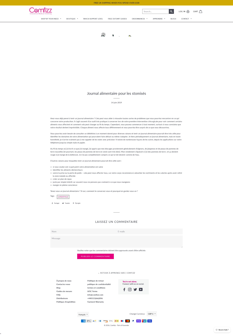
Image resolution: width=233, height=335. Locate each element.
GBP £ (150, 314)
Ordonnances (138, 19)
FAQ (58, 295)
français (82, 314)
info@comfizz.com (95, 295)
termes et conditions (96, 288)
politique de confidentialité (99, 284)
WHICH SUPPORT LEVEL (93, 19)
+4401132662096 (95, 298)
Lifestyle (63, 197)
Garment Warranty (95, 302)
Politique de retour (95, 281)
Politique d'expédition (65, 302)
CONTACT (185, 19)
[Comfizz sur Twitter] (135, 290)
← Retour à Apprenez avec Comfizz (116, 273)
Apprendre (158, 19)
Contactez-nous (63, 284)
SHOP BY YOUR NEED (50, 19)
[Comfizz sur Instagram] (130, 290)
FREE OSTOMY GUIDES (117, 19)
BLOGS (173, 19)
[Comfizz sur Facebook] (125, 290)
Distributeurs (62, 298)
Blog (58, 288)
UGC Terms (92, 291)
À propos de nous (63, 281)
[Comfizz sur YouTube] (141, 290)
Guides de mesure (64, 291)
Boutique (71, 19)
